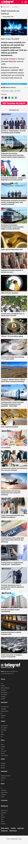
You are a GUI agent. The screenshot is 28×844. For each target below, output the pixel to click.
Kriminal (3, 765)
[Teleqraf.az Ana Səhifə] (7, 2)
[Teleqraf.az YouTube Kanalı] (14, 103)
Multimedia (21, 828)
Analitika (3, 698)
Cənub (2, 821)
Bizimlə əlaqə (13, 831)
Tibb (2, 732)
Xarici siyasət (4, 692)
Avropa (2, 753)
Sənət (2, 780)
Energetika (3, 709)
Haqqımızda (4, 831)
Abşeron (3, 817)
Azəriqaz (11, 90)
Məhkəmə (3, 763)
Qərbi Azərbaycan (5, 688)
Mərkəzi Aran (4, 810)
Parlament (3, 690)
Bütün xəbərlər (5, 828)
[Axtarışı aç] (22, 2)
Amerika (3, 746)
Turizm (2, 717)
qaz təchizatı (17, 90)
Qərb (2, 819)
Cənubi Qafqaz (4, 755)
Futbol (2, 796)
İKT (2, 713)
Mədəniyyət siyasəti (5, 775)
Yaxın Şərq (3, 751)
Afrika (2, 744)
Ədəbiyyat (3, 778)
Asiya (2, 749)
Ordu (2, 683)
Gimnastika (3, 790)
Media (2, 734)
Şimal (2, 815)
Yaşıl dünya (3, 730)
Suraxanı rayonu (4, 90)
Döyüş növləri (4, 792)
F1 (1, 788)
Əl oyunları (3, 794)
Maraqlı (3, 767)
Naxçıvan (3, 823)
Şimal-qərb (3, 812)
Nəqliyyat (3, 715)
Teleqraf (12, 59)
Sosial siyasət (4, 725)
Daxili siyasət (4, 694)
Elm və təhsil (4, 727)
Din (1, 736)
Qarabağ (3, 696)
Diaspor (3, 685)
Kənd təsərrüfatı (5, 706)
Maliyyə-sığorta (4, 711)
